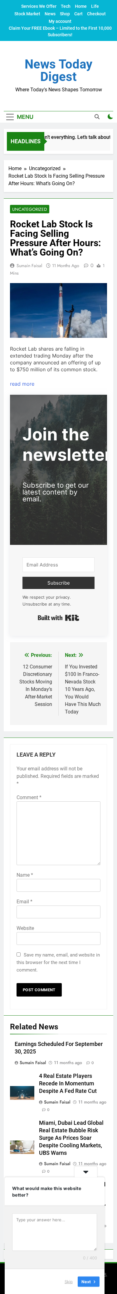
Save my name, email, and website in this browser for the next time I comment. (58, 962)
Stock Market (27, 13)
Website (25, 928)
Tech (66, 6)
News (50, 13)
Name (25, 875)
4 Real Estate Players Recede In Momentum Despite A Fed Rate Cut (68, 1083)
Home (81, 6)
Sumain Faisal (29, 265)
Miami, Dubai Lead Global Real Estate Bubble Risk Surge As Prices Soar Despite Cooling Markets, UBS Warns (71, 1138)
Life (95, 6)
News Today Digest (58, 70)
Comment (29, 797)
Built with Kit (58, 617)
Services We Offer (38, 6)
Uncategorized (29, 209)
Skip (69, 1281)
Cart (78, 13)
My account (60, 21)
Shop (65, 13)
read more (22, 384)
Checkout (96, 13)
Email (24, 902)
